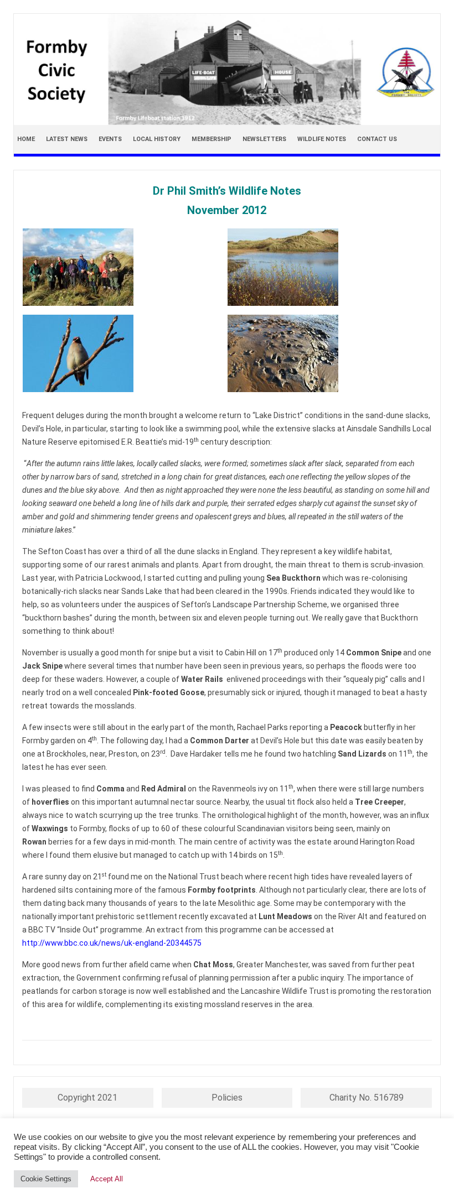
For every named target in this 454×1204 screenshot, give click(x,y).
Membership (211, 139)
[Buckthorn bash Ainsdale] (124, 267)
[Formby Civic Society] (227, 122)
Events (110, 139)
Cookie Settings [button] (45, 1179)
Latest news (66, 139)
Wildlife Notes (321, 139)
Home (26, 139)
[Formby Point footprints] (329, 353)
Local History (156, 139)
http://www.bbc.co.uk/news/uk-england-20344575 (112, 943)
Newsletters (264, 139)
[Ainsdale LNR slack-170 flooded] (329, 267)
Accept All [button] (106, 1179)
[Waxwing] (124, 353)
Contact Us (377, 139)
